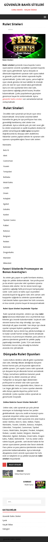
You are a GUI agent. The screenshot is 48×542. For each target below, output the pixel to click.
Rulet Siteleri (15, 465)
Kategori (6, 529)
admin (10, 29)
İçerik (5, 520)
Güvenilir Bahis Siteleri (12, 516)
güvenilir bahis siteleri (12, 99)
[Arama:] (24, 502)
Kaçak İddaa (8, 524)
